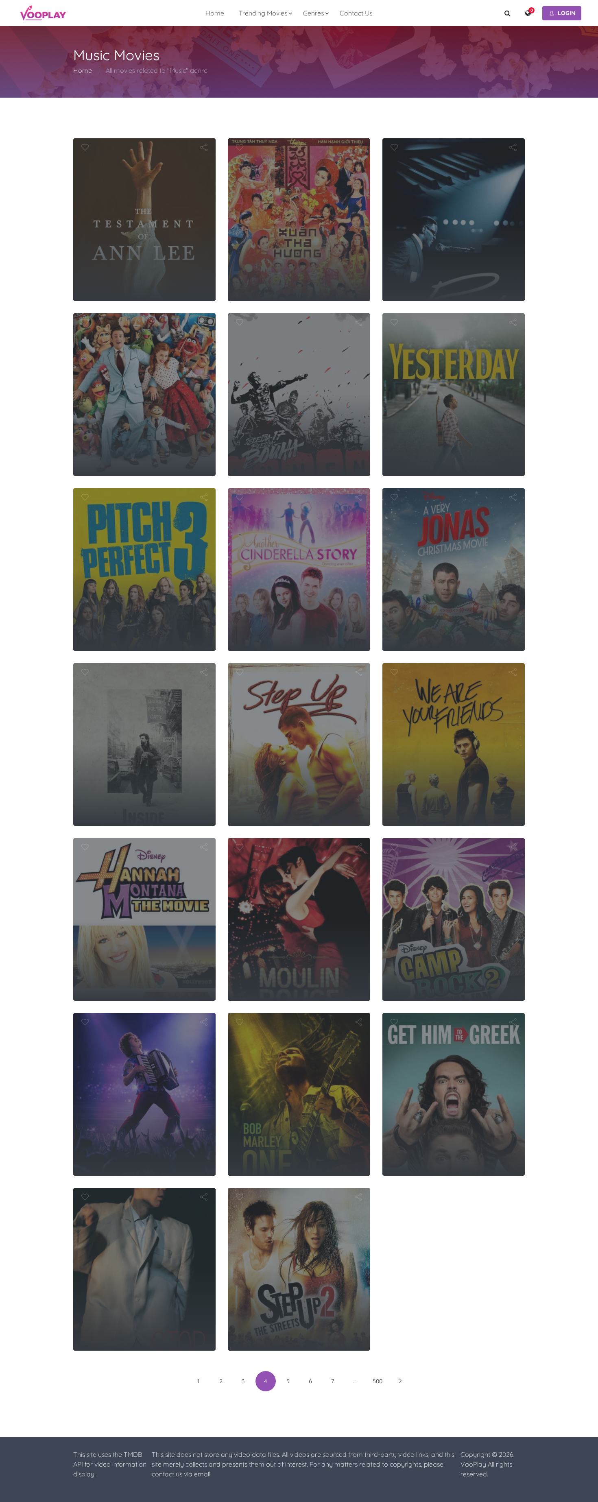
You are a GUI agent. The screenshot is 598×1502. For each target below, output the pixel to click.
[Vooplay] (43, 13)
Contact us (356, 13)
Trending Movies (263, 13)
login (566, 13)
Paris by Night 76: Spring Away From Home (299, 158)
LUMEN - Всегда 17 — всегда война (299, 333)
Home (214, 13)
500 (377, 1381)
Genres (313, 13)
